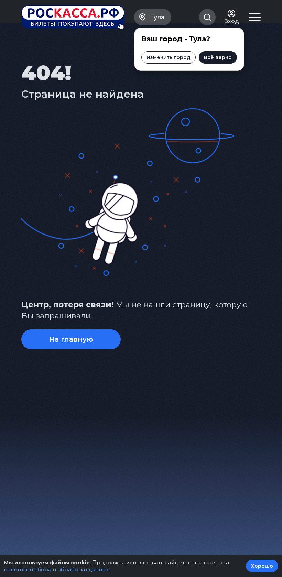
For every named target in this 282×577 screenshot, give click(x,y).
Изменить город (169, 57)
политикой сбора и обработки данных (56, 569)
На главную (71, 339)
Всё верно (218, 57)
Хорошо (262, 566)
